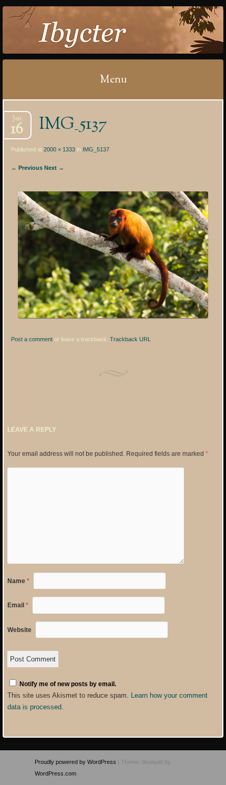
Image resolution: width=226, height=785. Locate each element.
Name (18, 581)
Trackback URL (130, 339)
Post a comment (32, 339)
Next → (54, 168)
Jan (17, 121)
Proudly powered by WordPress (75, 762)
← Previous (27, 168)
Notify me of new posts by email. (67, 684)
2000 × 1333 (59, 149)
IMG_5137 (96, 149)
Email (17, 605)
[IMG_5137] (113, 316)
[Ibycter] (93, 30)
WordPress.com (55, 773)
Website (19, 630)
